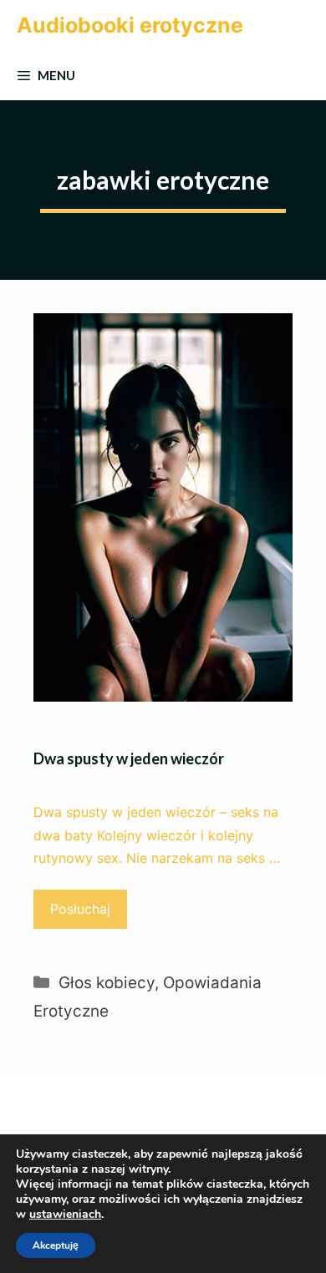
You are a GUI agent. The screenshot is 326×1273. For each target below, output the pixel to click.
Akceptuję (56, 1245)
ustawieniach (65, 1214)
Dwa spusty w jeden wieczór (128, 758)
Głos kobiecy (107, 982)
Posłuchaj (80, 908)
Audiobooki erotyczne (130, 25)
